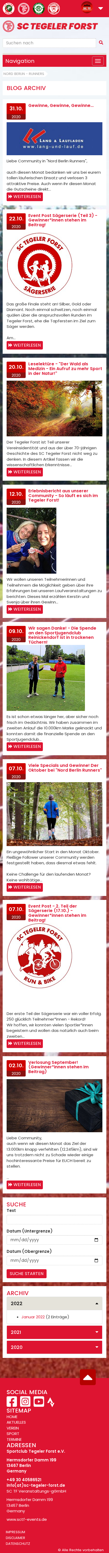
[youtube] (39, 1404)
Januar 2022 (33, 1317)
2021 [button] (16, 1332)
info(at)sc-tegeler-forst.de (36, 1485)
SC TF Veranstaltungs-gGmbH (36, 1491)
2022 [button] (16, 1303)
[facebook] (12, 1404)
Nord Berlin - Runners (23, 73)
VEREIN (13, 1428)
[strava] (50, 1404)
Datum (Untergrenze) (30, 1231)
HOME (12, 1416)
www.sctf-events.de (27, 1519)
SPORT (13, 1433)
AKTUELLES (16, 1422)
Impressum (15, 1532)
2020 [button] (16, 1347)
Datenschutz (18, 1543)
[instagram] (25, 1404)
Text (11, 1210)
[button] (100, 8)
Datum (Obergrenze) (29, 1251)
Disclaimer (15, 1537)
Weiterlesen (27, 196)
